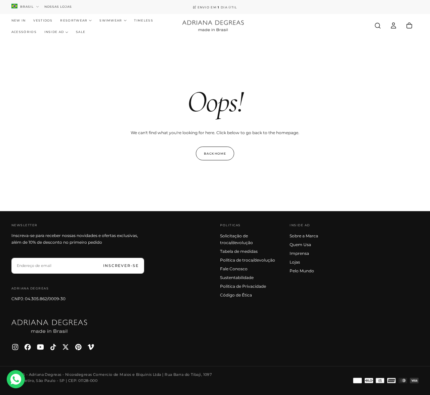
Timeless (143, 20)
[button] (378, 26)
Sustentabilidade (237, 277)
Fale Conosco (234, 268)
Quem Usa (300, 244)
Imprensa (299, 253)
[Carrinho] (409, 26)
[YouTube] (40, 347)
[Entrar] (393, 26)
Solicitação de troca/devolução (236, 239)
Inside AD (54, 32)
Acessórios (24, 32)
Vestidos (43, 20)
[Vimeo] (91, 347)
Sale (80, 32)
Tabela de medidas (239, 251)
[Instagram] (15, 347)
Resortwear (73, 20)
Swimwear (110, 20)
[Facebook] (28, 347)
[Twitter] (66, 347)
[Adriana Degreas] (49, 326)
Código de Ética (236, 295)
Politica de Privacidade (243, 286)
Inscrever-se (121, 265)
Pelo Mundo (302, 270)
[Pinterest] (78, 347)
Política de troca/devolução (247, 260)
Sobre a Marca (304, 235)
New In (18, 20)
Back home (215, 153)
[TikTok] (53, 347)
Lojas (295, 262)
